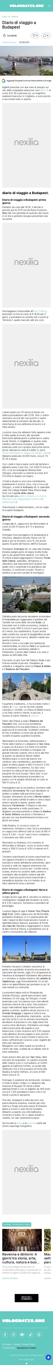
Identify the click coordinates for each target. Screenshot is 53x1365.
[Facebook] (3, 1333)
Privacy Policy (28, 1344)
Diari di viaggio (10, 17)
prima (19, 1123)
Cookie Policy (8, 1348)
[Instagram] (12, 1333)
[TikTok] (29, 1333)
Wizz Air (44, 90)
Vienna (34, 715)
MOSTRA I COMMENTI (26, 1298)
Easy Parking (39, 311)
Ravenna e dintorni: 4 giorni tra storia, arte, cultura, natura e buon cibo (20, 1258)
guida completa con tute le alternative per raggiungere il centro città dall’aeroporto (24, 499)
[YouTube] (20, 1333)
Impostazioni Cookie (26, 1348)
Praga (15, 706)
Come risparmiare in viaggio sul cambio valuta (25, 453)
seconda (31, 1123)
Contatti (16, 1344)
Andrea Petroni (9, 42)
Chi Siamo (6, 1344)
